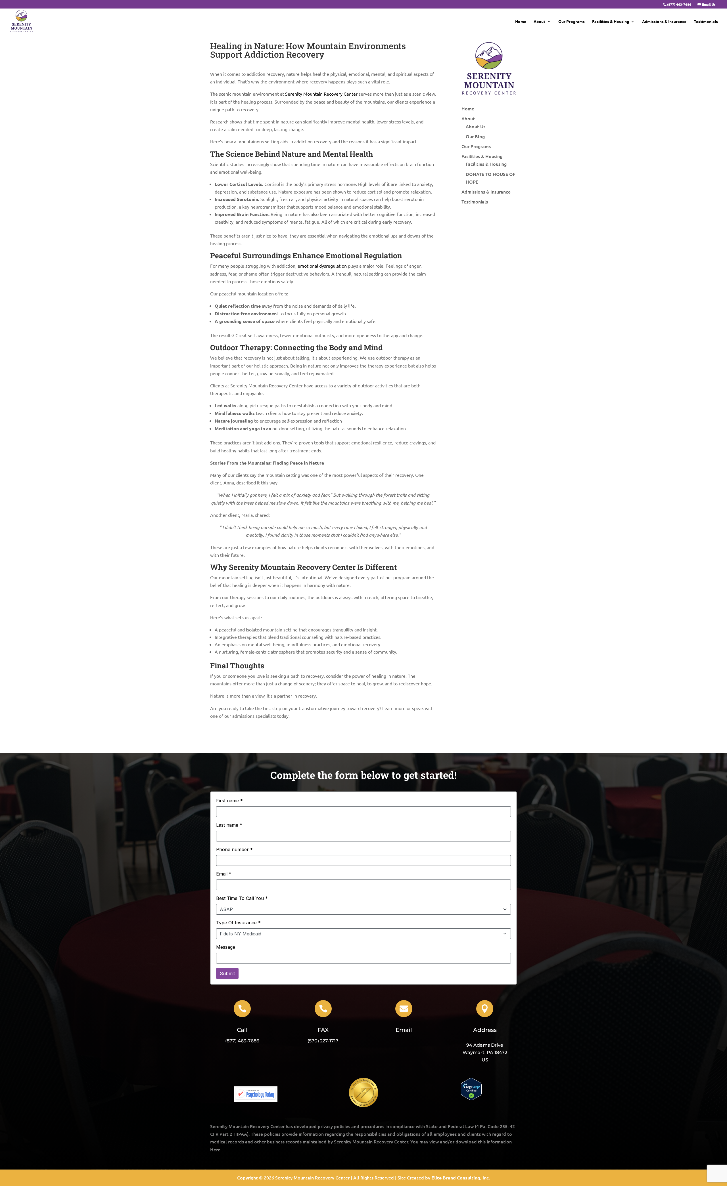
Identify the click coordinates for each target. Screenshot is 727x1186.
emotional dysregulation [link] (322, 265)
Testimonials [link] (706, 21)
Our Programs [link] (571, 21)
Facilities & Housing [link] (610, 21)
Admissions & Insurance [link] (664, 21)
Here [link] (215, 1149)
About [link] (539, 21)
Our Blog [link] (475, 136)
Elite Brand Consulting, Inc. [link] (460, 1178)
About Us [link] (475, 126)
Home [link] (520, 21)
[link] (679, 4)
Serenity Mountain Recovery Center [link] (321, 93)
